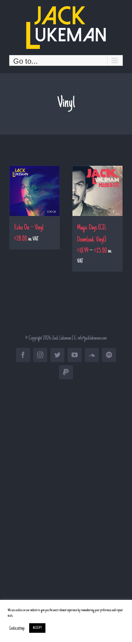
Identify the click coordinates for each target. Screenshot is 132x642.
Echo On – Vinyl (29, 228)
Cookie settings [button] (17, 628)
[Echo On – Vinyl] (35, 191)
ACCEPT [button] (37, 628)
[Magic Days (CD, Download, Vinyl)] (97, 191)
